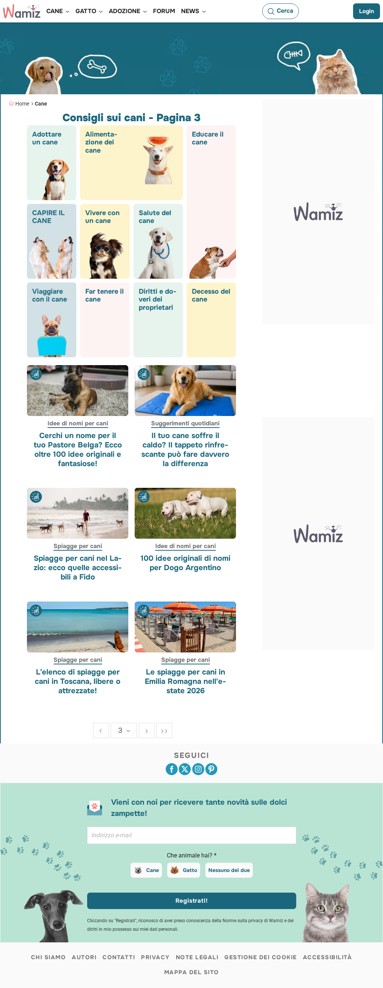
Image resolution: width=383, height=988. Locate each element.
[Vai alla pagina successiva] (146, 730)
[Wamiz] (21, 11)
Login (366, 11)
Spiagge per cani (77, 546)
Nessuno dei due (229, 870)
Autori (84, 957)
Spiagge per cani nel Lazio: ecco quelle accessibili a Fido (78, 568)
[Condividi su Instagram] (198, 769)
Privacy (155, 957)
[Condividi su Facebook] (172, 769)
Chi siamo (48, 957)
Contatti (118, 957)
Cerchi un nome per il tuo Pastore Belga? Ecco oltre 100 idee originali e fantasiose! (78, 449)
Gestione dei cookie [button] (260, 957)
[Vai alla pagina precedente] (101, 730)
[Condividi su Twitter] (185, 769)
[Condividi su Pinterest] (211, 769)
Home (22, 104)
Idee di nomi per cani (78, 423)
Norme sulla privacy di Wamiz (253, 920)
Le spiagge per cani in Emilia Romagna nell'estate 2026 (185, 681)
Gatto (190, 870)
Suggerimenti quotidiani (185, 423)
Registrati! (191, 901)
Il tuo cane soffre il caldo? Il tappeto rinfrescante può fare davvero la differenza (185, 449)
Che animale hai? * (192, 855)
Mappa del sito (191, 972)
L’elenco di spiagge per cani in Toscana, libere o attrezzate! (77, 681)
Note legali (197, 957)
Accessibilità (327, 957)
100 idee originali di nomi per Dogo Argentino (185, 563)
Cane (41, 104)
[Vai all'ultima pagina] (164, 730)
